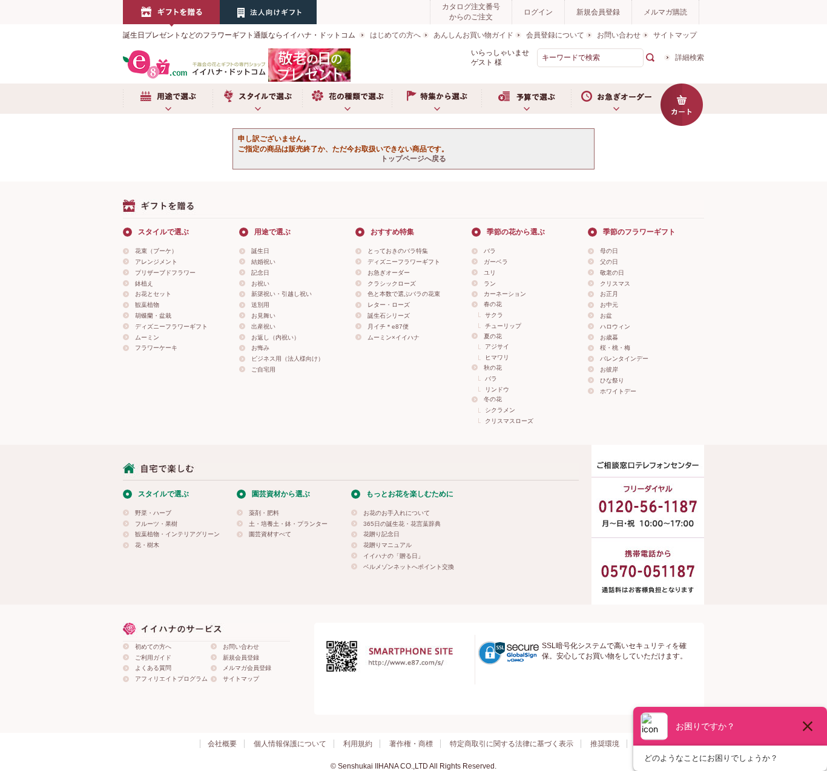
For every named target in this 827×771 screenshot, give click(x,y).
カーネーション (505, 293)
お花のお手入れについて (396, 513)
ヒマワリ (497, 357)
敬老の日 (612, 272)
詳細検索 (689, 57)
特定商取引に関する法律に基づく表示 (511, 744)
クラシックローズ (391, 283)
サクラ (494, 315)
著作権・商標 (411, 744)
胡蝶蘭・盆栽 (153, 315)
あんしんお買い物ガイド (473, 35)
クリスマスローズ (509, 421)
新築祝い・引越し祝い (281, 293)
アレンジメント (156, 261)
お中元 (609, 304)
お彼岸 (609, 369)
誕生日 (260, 251)
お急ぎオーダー (616, 99)
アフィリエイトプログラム (171, 678)
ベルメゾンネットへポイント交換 (408, 566)
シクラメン (500, 410)
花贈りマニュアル (387, 545)
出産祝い (263, 326)
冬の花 (493, 399)
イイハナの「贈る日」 (393, 556)
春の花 (493, 304)
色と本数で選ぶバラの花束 (403, 293)
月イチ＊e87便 (388, 326)
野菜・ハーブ (153, 513)
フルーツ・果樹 (156, 523)
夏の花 (493, 336)
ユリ (490, 272)
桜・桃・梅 (615, 347)
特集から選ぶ (436, 99)
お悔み (260, 347)
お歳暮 (609, 337)
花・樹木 (147, 545)
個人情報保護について (290, 744)
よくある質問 (153, 667)
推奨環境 (604, 744)
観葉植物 (147, 304)
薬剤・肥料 (264, 513)
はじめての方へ (395, 35)
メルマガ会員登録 (247, 667)
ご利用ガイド (153, 657)
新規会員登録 (598, 12)
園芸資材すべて (270, 534)
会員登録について (555, 35)
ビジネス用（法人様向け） (287, 358)
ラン (490, 283)
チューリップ (503, 326)
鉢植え (144, 283)
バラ (490, 251)
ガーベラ (496, 261)
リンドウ (497, 389)
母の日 (609, 251)
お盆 (606, 315)
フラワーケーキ (156, 347)
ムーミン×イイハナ (393, 337)
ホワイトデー (618, 391)
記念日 (260, 272)
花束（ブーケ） (156, 251)
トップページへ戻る (413, 158)
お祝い (260, 283)
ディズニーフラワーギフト (171, 326)
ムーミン (147, 337)
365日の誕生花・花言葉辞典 (402, 523)
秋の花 (493, 367)
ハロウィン (615, 326)
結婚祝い (263, 261)
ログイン (538, 12)
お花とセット (153, 293)
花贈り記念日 (381, 534)
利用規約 (357, 744)
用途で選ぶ (168, 99)
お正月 (609, 293)
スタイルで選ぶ (257, 99)
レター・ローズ (388, 304)
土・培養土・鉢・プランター (288, 523)
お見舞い (263, 315)
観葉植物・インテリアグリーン (177, 534)
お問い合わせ (619, 35)
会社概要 (222, 744)
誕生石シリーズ (388, 315)
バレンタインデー (624, 358)
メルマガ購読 (665, 12)
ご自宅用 (263, 369)
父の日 (609, 261)
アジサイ (497, 346)
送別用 (260, 304)
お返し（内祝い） (275, 337)
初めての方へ (153, 646)
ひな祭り (612, 380)
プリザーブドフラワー (165, 272)
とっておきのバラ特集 (397, 251)
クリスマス (615, 283)
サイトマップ (675, 35)
